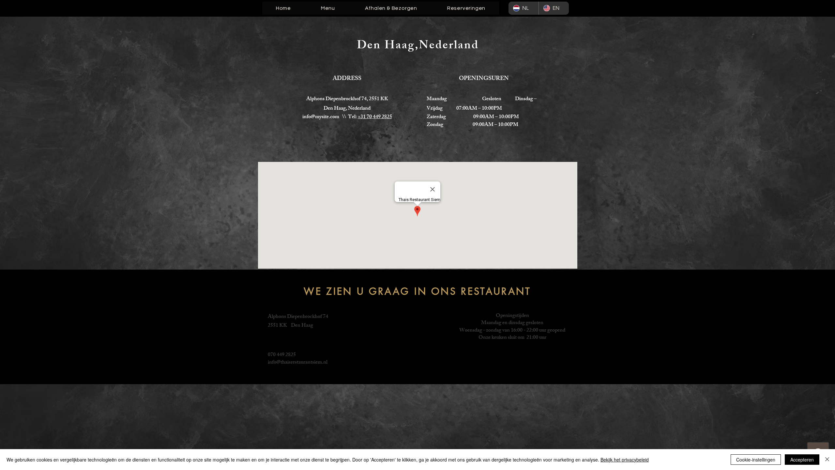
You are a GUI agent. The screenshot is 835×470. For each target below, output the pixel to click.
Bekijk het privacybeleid (624, 459)
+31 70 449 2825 (375, 117)
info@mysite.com (320, 117)
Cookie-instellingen (755, 459)
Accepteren (802, 459)
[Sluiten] (827, 459)
